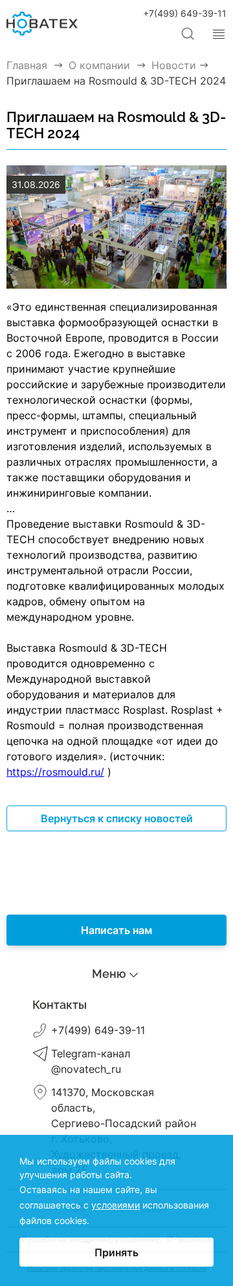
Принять (116, 1252)
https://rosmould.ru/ (55, 771)
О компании (117, 1018)
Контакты (117, 1054)
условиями (115, 1204)
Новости (116, 1036)
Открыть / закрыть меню (219, 34)
